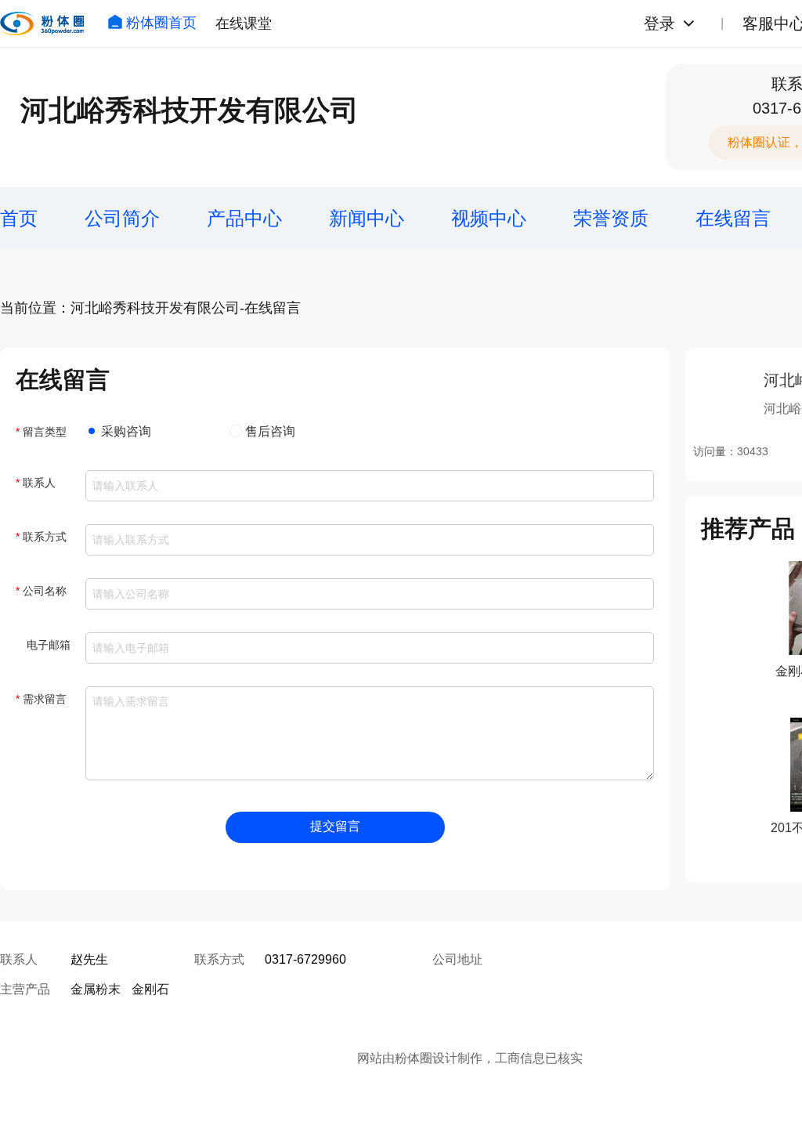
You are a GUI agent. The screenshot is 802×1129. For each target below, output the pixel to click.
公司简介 (122, 218)
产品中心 (244, 218)
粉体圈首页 (161, 23)
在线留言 (733, 218)
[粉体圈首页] (42, 23)
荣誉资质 (610, 218)
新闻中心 (366, 218)
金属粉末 (95, 989)
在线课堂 (243, 23)
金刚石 (150, 989)
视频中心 (488, 218)
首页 (19, 218)
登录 (659, 23)
